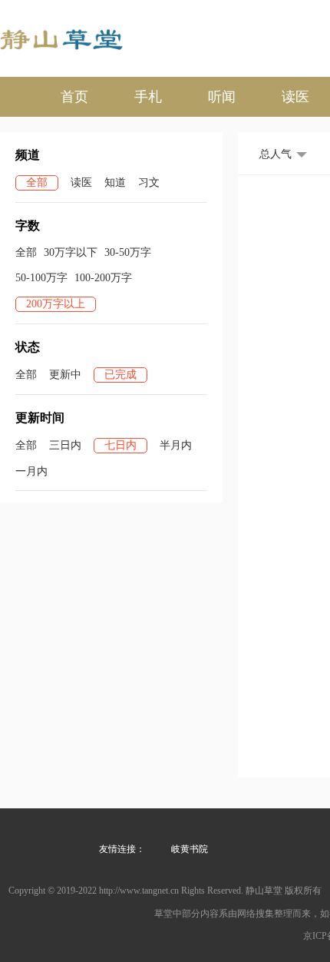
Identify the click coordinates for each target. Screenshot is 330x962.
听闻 (222, 96)
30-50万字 (127, 252)
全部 (37, 182)
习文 (149, 182)
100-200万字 (103, 278)
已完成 (120, 374)
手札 (148, 96)
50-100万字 (41, 278)
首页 (74, 96)
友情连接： (122, 849)
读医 (295, 96)
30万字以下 (70, 252)
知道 (115, 182)
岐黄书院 (189, 849)
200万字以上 (55, 304)
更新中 (65, 374)
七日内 (120, 445)
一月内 (31, 471)
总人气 (275, 154)
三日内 (65, 445)
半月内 (176, 445)
